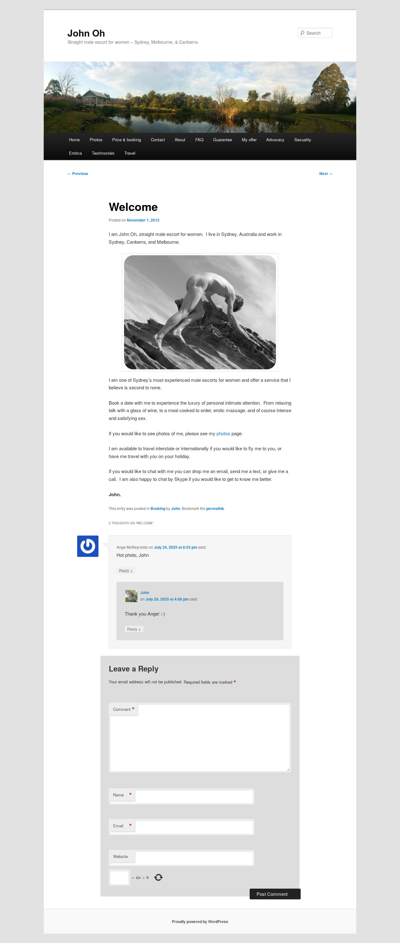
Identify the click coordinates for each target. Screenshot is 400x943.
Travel (129, 153)
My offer (249, 139)
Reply (126, 570)
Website (120, 856)
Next (325, 173)
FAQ (199, 139)
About (180, 139)
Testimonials (103, 153)
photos (223, 433)
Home (74, 139)
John (175, 508)
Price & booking (126, 139)
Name (122, 795)
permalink (215, 508)
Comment (124, 709)
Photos (96, 139)
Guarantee (222, 139)
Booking (158, 508)
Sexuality (302, 139)
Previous (78, 173)
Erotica (75, 153)
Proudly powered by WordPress (200, 921)
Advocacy (275, 139)
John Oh (86, 32)
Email (122, 826)
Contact (158, 139)
